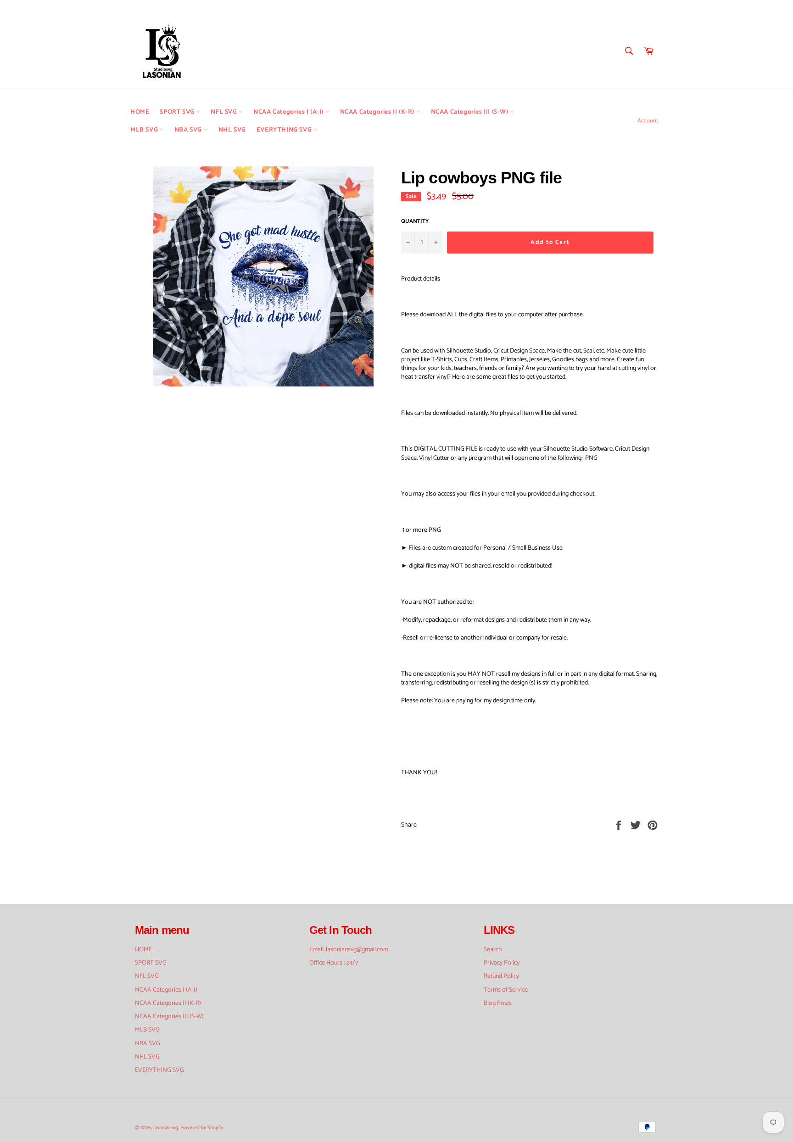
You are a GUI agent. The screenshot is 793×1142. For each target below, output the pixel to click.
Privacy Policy (501, 963)
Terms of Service (506, 990)
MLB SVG (145, 130)
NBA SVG (189, 130)
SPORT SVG (178, 112)
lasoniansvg (165, 1128)
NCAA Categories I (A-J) (289, 112)
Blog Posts (498, 1003)
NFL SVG (225, 112)
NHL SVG (232, 130)
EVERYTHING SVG (285, 130)
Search (493, 949)
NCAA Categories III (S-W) (470, 112)
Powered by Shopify (201, 1128)
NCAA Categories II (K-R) (378, 112)
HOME (139, 112)
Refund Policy (501, 976)
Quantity (415, 222)
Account (647, 121)
